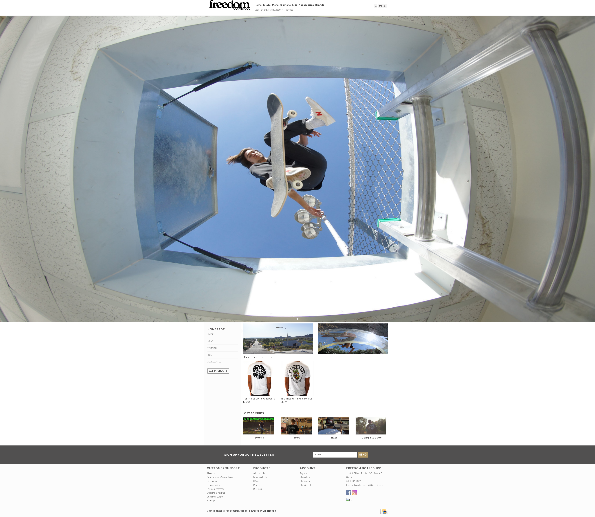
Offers (256, 481)
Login (257, 10)
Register (304, 473)
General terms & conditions (220, 477)
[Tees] (349, 500)
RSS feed (257, 489)
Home (258, 5)
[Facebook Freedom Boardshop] (348, 492)
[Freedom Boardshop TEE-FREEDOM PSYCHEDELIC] (259, 378)
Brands (319, 5)
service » (290, 10)
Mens (275, 5)
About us (211, 473)
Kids (294, 5)
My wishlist (305, 485)
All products (218, 371)
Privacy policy (213, 485)
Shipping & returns (216, 493)
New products (260, 477)
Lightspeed (269, 511)
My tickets (305, 481)
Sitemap (211, 500)
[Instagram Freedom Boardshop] (354, 492)
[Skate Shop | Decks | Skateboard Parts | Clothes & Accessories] (229, 7)
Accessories (306, 5)
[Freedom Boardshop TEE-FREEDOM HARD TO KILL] (297, 378)
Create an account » (274, 10)
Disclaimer (212, 481)
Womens (285, 5)
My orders (305, 477)
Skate (267, 5)
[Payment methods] (384, 511)
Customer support (215, 496)
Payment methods (215, 489)
